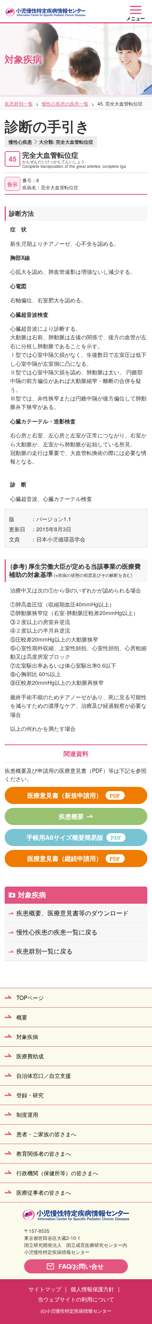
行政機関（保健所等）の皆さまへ (57, 1173)
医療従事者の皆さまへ (43, 1192)
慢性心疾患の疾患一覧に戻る (56, 931)
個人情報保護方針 (92, 1289)
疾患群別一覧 (19, 103)
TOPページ (30, 997)
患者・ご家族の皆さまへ (46, 1134)
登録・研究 (30, 1095)
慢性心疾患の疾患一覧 (65, 103)
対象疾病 (32, 895)
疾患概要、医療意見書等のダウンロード (72, 912)
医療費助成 (30, 1056)
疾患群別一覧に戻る (44, 951)
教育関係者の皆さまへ (43, 1153)
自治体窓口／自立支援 (43, 1075)
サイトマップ (44, 1289)
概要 (21, 1017)
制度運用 (27, 1114)
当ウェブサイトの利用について (76, 1299)
